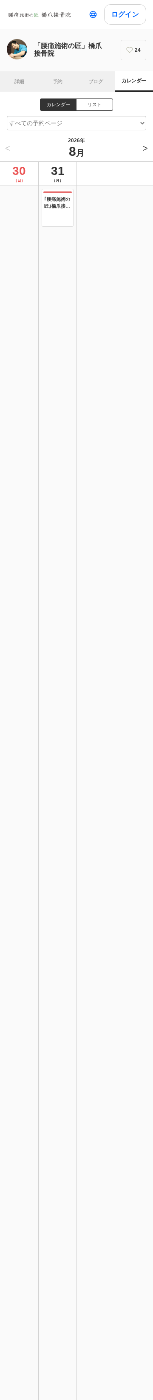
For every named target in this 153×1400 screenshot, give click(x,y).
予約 (57, 81)
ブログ (95, 81)
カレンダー (134, 81)
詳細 (19, 81)
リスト (95, 104)
